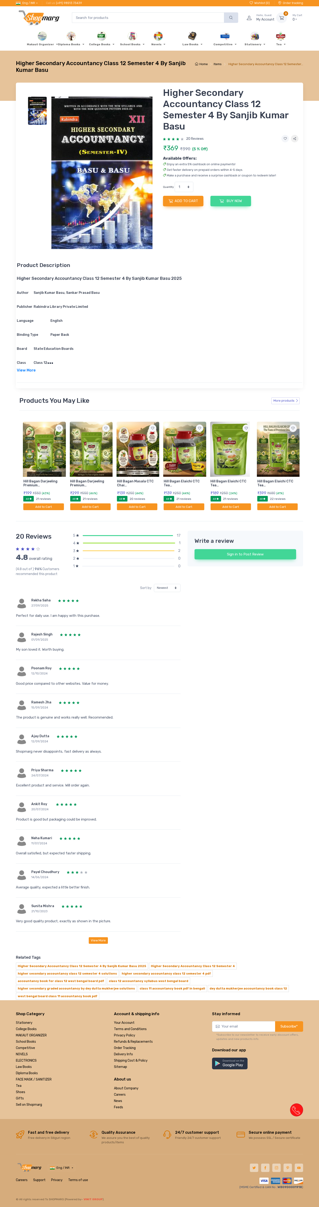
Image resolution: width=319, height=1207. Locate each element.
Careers (120, 1095)
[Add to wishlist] (285, 138)
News (118, 1101)
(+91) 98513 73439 (69, 3)
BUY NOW (234, 201)
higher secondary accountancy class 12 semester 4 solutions (67, 973)
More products (283, 400)
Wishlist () (262, 3)
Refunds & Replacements (133, 1042)
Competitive (25, 1048)
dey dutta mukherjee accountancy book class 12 (248, 988)
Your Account (124, 1023)
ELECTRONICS (26, 1061)
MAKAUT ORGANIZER (31, 1035)
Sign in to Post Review (245, 554)
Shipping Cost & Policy (131, 1061)
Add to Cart (43, 507)
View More (98, 940)
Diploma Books (27, 1073)
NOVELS (22, 1054)
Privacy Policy (124, 1035)
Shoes (20, 1092)
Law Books (24, 1067)
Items (218, 64)
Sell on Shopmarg (29, 1105)
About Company (126, 1088)
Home (203, 64)
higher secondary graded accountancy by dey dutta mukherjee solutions (76, 988)
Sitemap (120, 1067)
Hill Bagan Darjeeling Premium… (40, 483)
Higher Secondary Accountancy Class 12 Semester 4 (193, 966)
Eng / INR (28, 3)
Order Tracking (125, 1048)
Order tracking (293, 3)
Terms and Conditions (130, 1029)
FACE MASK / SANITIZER (34, 1079)
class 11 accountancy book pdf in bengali (172, 988)
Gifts (20, 1098)
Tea (18, 1086)
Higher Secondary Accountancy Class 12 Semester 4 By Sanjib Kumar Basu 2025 (82, 966)
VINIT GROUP (93, 1199)
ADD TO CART (186, 201)
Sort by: (146, 588)
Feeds (118, 1107)
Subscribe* (289, 1026)
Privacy (57, 1180)
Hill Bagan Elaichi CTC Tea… (182, 483)
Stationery (24, 1023)
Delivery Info (123, 1054)
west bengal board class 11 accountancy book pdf (57, 996)
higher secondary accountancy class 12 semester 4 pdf (166, 973)
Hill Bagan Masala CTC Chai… (135, 483)
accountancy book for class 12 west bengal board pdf (61, 981)
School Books (26, 1042)
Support (39, 1180)
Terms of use (78, 1180)
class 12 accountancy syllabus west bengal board (148, 981)
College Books (26, 1029)
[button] (230, 1064)
